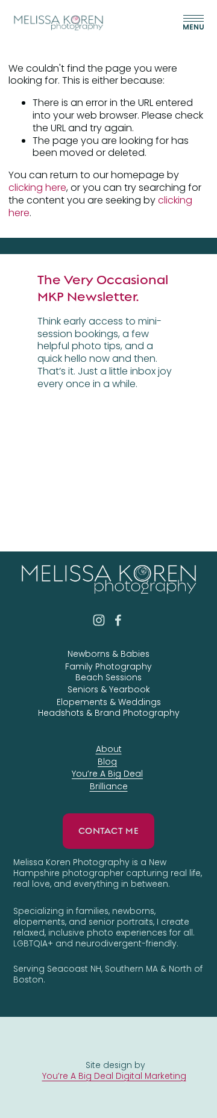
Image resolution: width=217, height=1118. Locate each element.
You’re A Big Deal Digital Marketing (114, 1075)
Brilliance (109, 786)
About (109, 749)
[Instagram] (99, 620)
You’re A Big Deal (107, 773)
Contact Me (108, 831)
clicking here (37, 187)
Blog (107, 761)
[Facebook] (118, 620)
